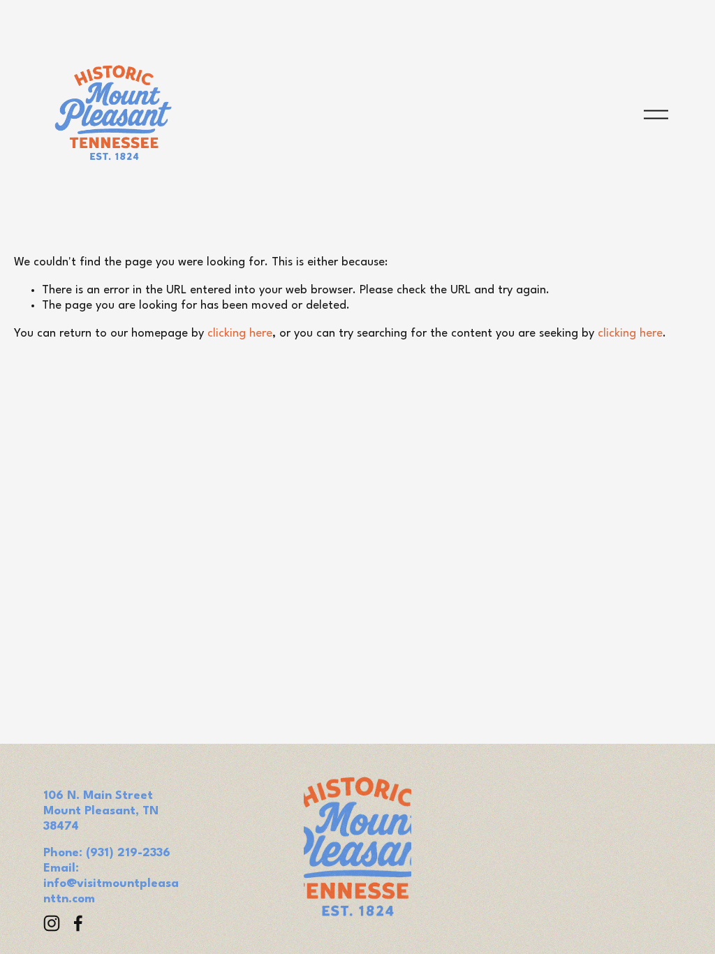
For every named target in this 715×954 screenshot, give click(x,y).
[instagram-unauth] (51, 923)
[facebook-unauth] (78, 923)
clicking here (239, 333)
